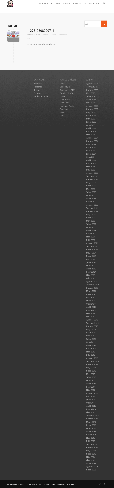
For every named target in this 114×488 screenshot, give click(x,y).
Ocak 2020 (90, 303)
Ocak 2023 (90, 195)
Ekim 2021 (90, 236)
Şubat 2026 (91, 96)
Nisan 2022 (91, 217)
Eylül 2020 (90, 278)
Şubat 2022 (91, 224)
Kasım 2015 (91, 434)
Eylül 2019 (90, 316)
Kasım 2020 (91, 271)
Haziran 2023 (92, 179)
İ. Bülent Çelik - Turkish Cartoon (31, 484)
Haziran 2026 (92, 90)
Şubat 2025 (91, 122)
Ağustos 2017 (92, 393)
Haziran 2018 (92, 364)
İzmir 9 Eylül (65, 102)
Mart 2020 (90, 297)
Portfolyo (64, 109)
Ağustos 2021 (92, 243)
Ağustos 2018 (92, 358)
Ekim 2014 (90, 457)
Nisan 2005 (91, 469)
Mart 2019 (90, 335)
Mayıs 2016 (91, 422)
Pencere (77, 3)
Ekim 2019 (90, 313)
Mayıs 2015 (91, 450)
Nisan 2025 (91, 115)
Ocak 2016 (90, 428)
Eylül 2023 (90, 169)
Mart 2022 (90, 220)
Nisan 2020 (91, 294)
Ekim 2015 (90, 438)
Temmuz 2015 (92, 444)
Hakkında (55, 3)
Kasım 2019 (91, 310)
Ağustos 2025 (92, 106)
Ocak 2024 (90, 157)
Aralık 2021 (91, 230)
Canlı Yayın (65, 86)
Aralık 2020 (91, 268)
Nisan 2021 (91, 256)
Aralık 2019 (91, 307)
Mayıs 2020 (91, 291)
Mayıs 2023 (91, 182)
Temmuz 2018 (92, 361)
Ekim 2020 (90, 275)
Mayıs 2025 (91, 112)
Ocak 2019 (90, 342)
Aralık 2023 (91, 160)
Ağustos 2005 (92, 466)
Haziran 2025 (92, 109)
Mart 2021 (90, 259)
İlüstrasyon (65, 99)
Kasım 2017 (91, 386)
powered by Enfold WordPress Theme (61, 484)
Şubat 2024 (91, 153)
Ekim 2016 (90, 412)
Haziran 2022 (92, 211)
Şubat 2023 (91, 192)
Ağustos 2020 (92, 281)
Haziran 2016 (92, 418)
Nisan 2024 (91, 147)
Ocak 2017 (90, 402)
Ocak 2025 (90, 125)
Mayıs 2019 (91, 329)
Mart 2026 (90, 93)
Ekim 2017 (90, 390)
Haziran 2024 (92, 141)
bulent (29, 38)
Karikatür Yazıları (92, 3)
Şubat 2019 (91, 339)
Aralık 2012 (91, 463)
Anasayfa (43, 3)
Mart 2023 (90, 189)
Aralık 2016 (91, 406)
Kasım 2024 (91, 131)
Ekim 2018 (90, 351)
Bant (62, 83)
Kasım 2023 (91, 163)
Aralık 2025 (91, 99)
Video (62, 115)
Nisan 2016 (91, 425)
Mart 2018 (90, 374)
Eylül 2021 (90, 240)
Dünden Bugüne (67, 93)
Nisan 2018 (91, 370)
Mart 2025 (90, 118)
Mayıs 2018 (91, 367)
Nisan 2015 (91, 453)
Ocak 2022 (90, 227)
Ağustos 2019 (92, 319)
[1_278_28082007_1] (13, 36)
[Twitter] (100, 484)
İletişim (66, 3)
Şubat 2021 (91, 262)
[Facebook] (104, 484)
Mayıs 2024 (91, 144)
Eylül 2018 (90, 355)
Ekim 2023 (90, 166)
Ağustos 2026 (92, 83)
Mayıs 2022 (91, 214)
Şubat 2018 (91, 377)
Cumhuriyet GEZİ (67, 90)
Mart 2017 (90, 396)
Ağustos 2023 (92, 173)
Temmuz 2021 (92, 246)
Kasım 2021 (91, 233)
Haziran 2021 (92, 249)
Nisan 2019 (91, 332)
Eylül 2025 (90, 102)
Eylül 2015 (90, 441)
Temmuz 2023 (92, 176)
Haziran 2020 (92, 288)
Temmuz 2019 (92, 323)
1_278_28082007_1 (40, 31)
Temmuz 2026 (92, 86)
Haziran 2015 (92, 447)
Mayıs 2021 (91, 252)
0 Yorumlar (43, 35)
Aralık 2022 (91, 198)
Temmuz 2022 (92, 208)
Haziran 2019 (92, 326)
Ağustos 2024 (92, 137)
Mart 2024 (90, 150)
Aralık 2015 (91, 431)
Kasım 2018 (91, 348)
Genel (62, 96)
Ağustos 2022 (92, 205)
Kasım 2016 (91, 409)
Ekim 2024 (90, 134)
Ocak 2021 (90, 265)
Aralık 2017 (91, 383)
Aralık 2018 (91, 345)
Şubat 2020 (91, 300)
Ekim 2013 (90, 460)
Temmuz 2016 (92, 415)
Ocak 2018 (90, 380)
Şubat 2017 (91, 399)
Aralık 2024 (91, 128)
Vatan (54, 35)
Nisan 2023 (91, 185)
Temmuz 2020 (92, 284)
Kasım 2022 (91, 201)
